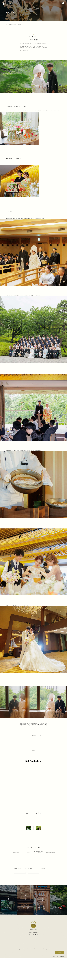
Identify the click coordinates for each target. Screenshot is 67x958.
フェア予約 (59, 952)
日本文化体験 (45, 949)
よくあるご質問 (45, 951)
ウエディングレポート (13, 24)
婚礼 (9, 24)
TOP (6, 24)
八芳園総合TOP (21, 948)
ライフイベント (29, 949)
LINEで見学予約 (30, 868)
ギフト (27, 951)
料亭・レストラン (21, 951)
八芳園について (36, 948)
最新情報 (28, 948)
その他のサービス (36, 951)
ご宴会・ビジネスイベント (37, 949)
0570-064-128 (33, 934)
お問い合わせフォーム (17, 868)
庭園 (43, 948)
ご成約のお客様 (43, 868)
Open (63, 3)
